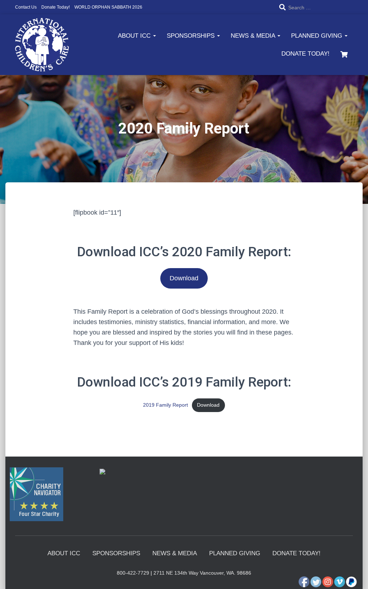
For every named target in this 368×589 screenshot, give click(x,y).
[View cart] (344, 53)
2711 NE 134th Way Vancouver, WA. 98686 (202, 573)
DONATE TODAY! (305, 53)
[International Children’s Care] (42, 44)
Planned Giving (317, 35)
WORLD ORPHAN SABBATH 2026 (108, 7)
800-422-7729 (133, 573)
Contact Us (26, 7)
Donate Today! (55, 7)
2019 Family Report (165, 405)
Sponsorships (191, 35)
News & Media (254, 35)
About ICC (135, 35)
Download (184, 278)
